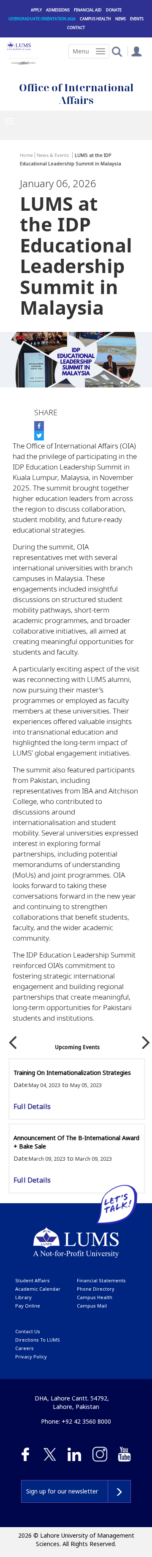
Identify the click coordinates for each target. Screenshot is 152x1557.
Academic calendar (37, 1289)
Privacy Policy (31, 1356)
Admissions (58, 10)
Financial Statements (101, 1280)
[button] (116, 51)
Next (146, 1039)
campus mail (92, 1305)
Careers (24, 1348)
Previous (12, 1039)
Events (137, 18)
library (23, 1297)
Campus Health (95, 18)
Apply (36, 10)
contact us (27, 1331)
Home (26, 155)
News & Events (53, 155)
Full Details (32, 1106)
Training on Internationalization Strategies (72, 1073)
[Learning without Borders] (22, 61)
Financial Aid (88, 10)
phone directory (95, 1289)
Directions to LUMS (37, 1340)
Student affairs (32, 1280)
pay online (27, 1305)
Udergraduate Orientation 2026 (42, 18)
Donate (114, 10)
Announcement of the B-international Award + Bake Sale (76, 1142)
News (120, 18)
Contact (76, 27)
